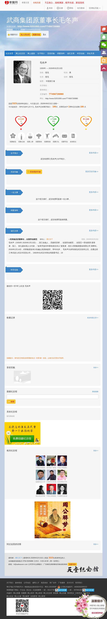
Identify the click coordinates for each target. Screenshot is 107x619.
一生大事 (14, 192)
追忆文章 (71, 53)
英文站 (28, 590)
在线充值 (36, 3)
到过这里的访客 (14, 544)
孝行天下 (17, 29)
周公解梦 (25, 596)
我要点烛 (21, 142)
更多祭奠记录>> (92, 318)
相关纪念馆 (12, 450)
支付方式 (70, 583)
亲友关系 (90, 53)
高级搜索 (95, 392)
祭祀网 (55, 593)
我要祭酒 (47, 142)
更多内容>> (93, 153)
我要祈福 (36, 35)
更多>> (95, 367)
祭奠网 (23, 593)
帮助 (71, 8)
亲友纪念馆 (12, 412)
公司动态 (27, 583)
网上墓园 (31, 53)
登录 (51, 8)
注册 (61, 8)
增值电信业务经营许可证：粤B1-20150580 (40, 587)
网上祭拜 (31, 593)
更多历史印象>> (91, 171)
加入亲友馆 (25, 35)
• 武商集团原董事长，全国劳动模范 (23, 239)
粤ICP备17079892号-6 (15, 587)
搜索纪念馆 (12, 391)
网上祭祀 (38, 593)
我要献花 (13, 142)
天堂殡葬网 (37, 590)
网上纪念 (10, 596)
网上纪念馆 (47, 593)
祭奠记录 (11, 318)
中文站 (22, 590)
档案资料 (61, 53)
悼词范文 (70, 593)
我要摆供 (39, 142)
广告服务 (61, 583)
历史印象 (14, 172)
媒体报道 (18, 583)
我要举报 (72, 564)
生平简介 (41, 53)
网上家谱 (41, 596)
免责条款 (44, 583)
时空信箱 (80, 53)
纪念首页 (9, 53)
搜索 (12, 402)
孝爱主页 (25, 3)
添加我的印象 (35, 172)
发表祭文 (73, 142)
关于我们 (10, 583)
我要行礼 (56, 142)
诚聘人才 (35, 583)
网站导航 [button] (95, 8)
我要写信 (64, 142)
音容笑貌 (51, 53)
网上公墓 (17, 596)
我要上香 (30, 142)
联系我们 (78, 583)
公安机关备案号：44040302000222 (73, 587)
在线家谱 (33, 596)
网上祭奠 (16, 593)
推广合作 (53, 583)
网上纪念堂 (20, 53)
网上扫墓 (62, 593)
